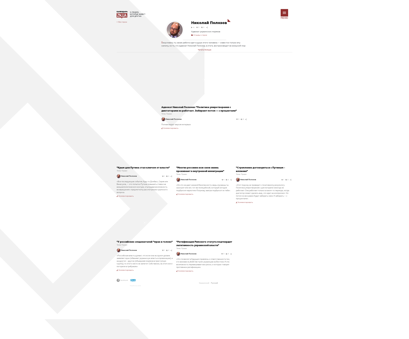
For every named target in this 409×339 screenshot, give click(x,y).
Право (169, 114)
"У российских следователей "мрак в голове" (145, 242)
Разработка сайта (135, 285)
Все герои (122, 22)
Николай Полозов (173, 119)
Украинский (204, 283)
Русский (214, 283)
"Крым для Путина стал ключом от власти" (143, 168)
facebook (124, 280)
